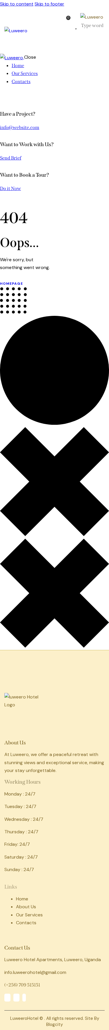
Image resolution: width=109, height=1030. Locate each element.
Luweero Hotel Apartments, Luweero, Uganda (52, 959)
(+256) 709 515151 (22, 985)
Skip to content (16, 4)
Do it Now (10, 188)
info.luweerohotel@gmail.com (35, 972)
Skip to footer (49, 4)
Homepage (11, 283)
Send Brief (10, 158)
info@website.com (19, 127)
